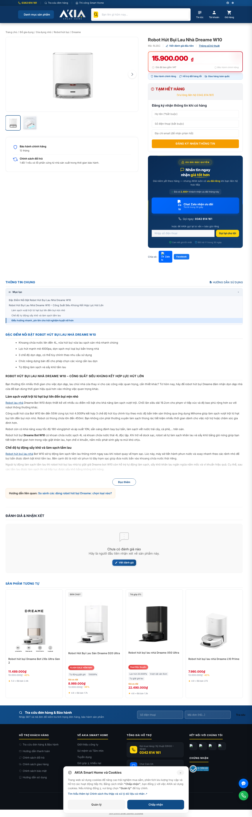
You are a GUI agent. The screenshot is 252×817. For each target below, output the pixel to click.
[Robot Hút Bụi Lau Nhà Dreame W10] (72, 74)
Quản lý (96, 804)
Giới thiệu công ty (87, 744)
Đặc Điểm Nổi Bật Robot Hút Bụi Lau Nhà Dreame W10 (40, 300)
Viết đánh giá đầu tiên (181, 45)
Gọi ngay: (197, 218)
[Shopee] (222, 746)
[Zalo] (212, 746)
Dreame (76, 32)
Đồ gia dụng (27, 32)
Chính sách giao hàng (36, 764)
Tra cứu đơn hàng (58, 2)
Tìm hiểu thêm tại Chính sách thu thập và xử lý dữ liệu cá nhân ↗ (107, 793)
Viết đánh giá (126, 562)
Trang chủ (11, 32)
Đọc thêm (124, 482)
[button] (132, 74)
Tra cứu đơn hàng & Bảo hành (40, 744)
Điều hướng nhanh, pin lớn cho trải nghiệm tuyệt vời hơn (42, 320)
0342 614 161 (29, 2)
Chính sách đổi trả (33, 757)
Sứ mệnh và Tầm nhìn (90, 750)
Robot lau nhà (14, 402)
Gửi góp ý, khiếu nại (89, 763)
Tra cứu (240, 714)
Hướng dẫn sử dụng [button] (228, 282)
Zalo (167, 256)
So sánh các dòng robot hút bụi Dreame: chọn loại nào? (75, 493)
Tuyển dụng (84, 757)
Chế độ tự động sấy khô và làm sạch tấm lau (36, 315)
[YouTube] (203, 746)
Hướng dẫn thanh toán (36, 751)
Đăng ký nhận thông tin (195, 143)
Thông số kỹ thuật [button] (209, 45)
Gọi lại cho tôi (227, 233)
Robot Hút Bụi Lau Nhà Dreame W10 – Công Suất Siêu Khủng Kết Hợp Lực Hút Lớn (56, 305)
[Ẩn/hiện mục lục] (238, 292)
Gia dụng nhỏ (43, 32)
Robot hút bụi (61, 32)
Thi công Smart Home (91, 2)
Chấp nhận (156, 804)
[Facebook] (193, 746)
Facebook (181, 256)
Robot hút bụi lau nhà (19, 453)
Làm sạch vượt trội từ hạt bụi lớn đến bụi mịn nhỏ (38, 310)
